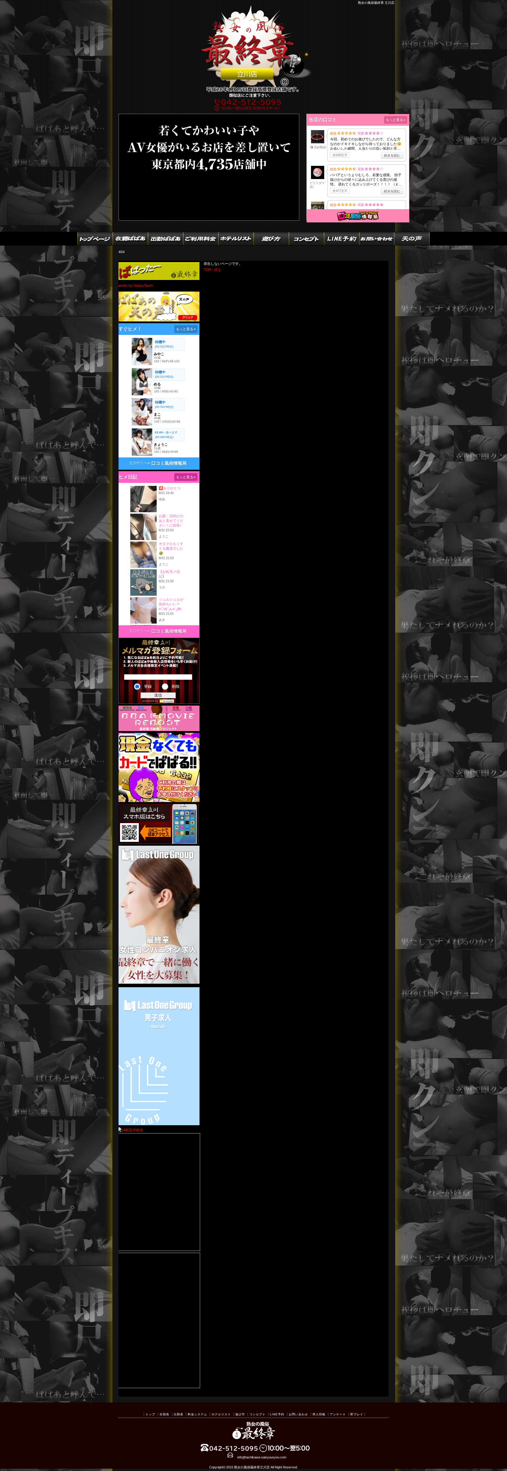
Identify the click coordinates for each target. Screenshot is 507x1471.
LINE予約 (277, 1414)
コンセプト (257, 1414)
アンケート (338, 1414)
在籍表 (164, 1414)
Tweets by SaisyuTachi (134, 286)
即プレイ (356, 1414)
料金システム (197, 1414)
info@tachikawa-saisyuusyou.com (261, 1457)
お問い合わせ (298, 1414)
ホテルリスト (221, 1414)
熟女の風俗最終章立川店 (252, 1467)
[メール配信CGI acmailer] (166, 700)
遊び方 (240, 1414)
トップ (150, 1414)
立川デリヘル (140, 463)
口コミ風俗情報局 (169, 463)
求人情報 (318, 1414)
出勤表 (178, 1414)
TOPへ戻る (212, 270)
